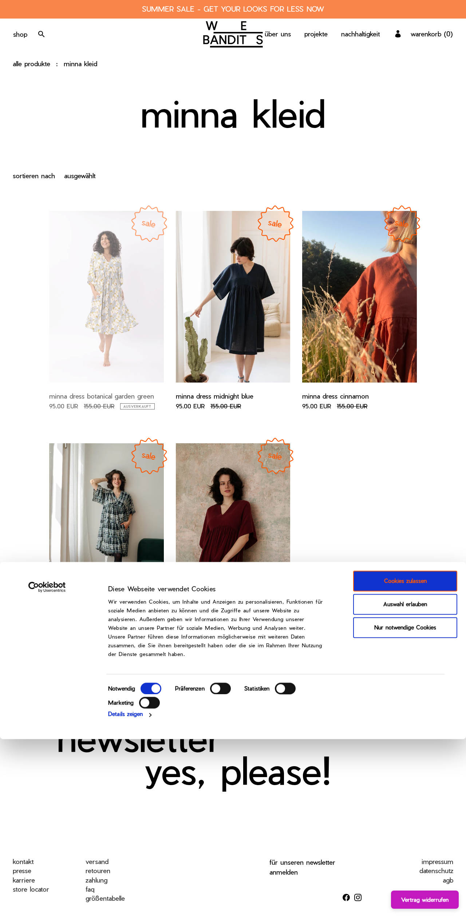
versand (97, 861)
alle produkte (31, 63)
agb (448, 880)
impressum (437, 861)
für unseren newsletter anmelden (302, 867)
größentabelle (105, 898)
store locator (31, 889)
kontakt (23, 861)
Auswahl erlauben (405, 604)
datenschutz (436, 870)
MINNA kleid (80, 63)
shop (20, 34)
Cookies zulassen (405, 581)
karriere (24, 880)
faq (90, 889)
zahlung (96, 880)
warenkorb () (432, 33)
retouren (98, 870)
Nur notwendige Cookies (405, 627)
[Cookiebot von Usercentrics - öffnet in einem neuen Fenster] (47, 587)
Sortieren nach (34, 175)
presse (22, 870)
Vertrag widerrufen (425, 899)
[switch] (220, 688)
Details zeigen (125, 714)
